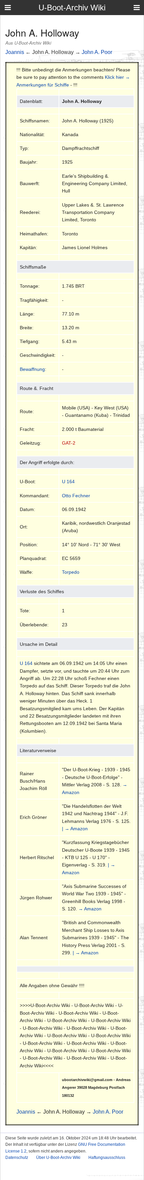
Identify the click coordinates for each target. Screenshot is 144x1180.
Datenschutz (16, 1157)
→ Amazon (89, 908)
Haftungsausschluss (106, 1157)
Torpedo (70, 572)
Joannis (14, 52)
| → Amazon (75, 828)
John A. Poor (97, 52)
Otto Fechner (76, 495)
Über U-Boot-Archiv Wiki (58, 1157)
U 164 (68, 481)
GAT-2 (68, 443)
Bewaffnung (32, 369)
